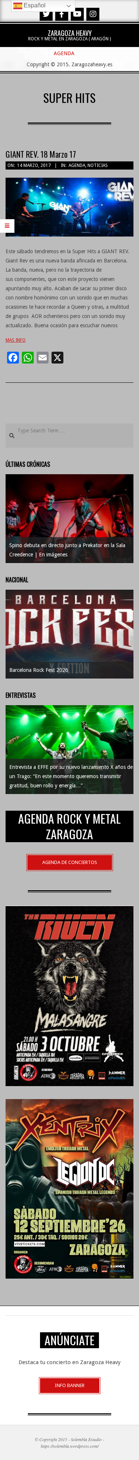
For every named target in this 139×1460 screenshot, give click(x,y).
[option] (69, 518)
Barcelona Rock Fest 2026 (38, 670)
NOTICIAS (97, 165)
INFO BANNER (70, 1385)
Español (34, 5)
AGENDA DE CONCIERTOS (69, 862)
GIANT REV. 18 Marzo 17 (41, 154)
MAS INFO (16, 340)
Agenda (77, 165)
